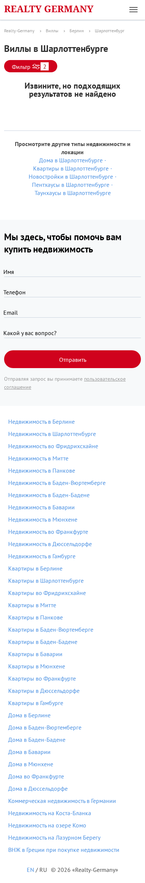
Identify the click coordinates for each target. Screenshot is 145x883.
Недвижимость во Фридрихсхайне (53, 446)
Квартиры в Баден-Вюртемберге (50, 629)
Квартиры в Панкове (35, 617)
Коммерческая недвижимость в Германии (62, 800)
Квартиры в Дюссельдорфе (44, 690)
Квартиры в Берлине (35, 568)
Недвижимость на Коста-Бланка (49, 813)
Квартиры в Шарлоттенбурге (46, 580)
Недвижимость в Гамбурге (41, 556)
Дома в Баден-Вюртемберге (44, 727)
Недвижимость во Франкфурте (48, 531)
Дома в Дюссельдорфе (38, 788)
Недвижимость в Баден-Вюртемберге (57, 482)
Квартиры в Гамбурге (35, 703)
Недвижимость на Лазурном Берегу (54, 837)
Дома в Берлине (29, 715)
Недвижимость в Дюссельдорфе (50, 544)
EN (30, 869)
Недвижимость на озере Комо (47, 825)
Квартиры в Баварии (35, 654)
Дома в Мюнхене (30, 764)
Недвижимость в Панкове (41, 470)
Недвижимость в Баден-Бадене (49, 495)
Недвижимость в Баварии (41, 507)
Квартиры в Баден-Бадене (42, 641)
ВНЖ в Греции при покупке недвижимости (63, 849)
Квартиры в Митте (32, 605)
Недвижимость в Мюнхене (42, 519)
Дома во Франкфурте (36, 776)
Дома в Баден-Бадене (36, 739)
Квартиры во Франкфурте (42, 678)
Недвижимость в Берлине (41, 421)
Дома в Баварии (29, 751)
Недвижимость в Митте (38, 458)
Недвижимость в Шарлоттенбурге (52, 433)
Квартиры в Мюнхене (36, 666)
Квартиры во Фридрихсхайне (47, 592)
